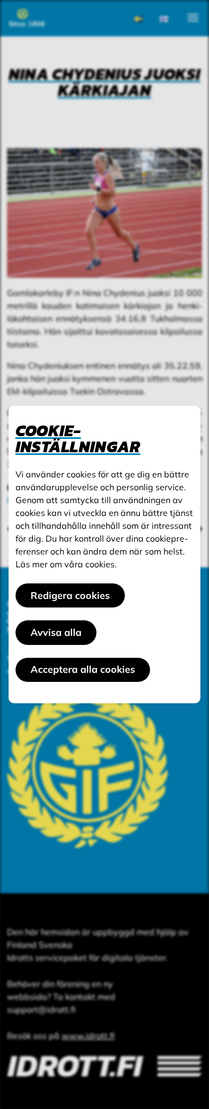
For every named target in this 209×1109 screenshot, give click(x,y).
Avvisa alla (56, 632)
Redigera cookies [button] (70, 595)
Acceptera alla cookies (83, 669)
